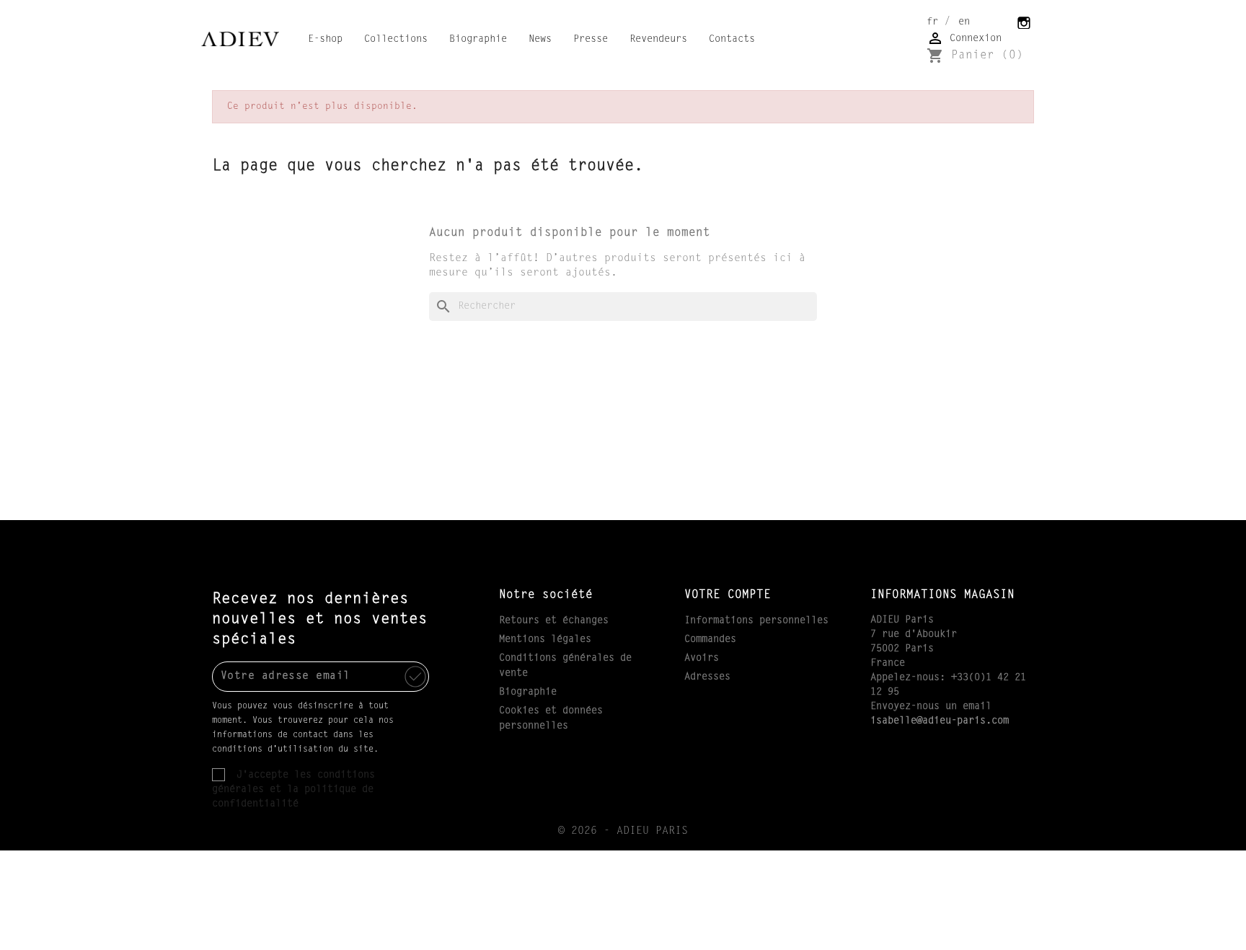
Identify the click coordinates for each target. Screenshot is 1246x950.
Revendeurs (658, 40)
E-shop (325, 40)
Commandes (710, 640)
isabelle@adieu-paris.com (939, 721)
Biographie (478, 40)
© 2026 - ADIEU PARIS (623, 831)
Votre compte (727, 595)
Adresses (707, 677)
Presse (590, 40)
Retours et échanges (554, 621)
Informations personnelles (756, 621)
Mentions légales (545, 640)
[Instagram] (1024, 21)
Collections (396, 40)
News (540, 40)
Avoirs (701, 659)
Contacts (732, 40)
